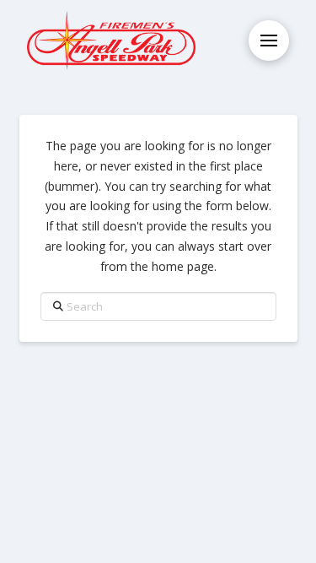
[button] (269, 40)
